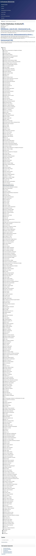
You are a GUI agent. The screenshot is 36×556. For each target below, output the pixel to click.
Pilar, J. (5, 396)
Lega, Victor (6, 305)
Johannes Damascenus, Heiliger (9, 257)
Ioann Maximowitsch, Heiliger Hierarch (10, 239)
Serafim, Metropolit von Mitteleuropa (10, 433)
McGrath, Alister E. (7, 332)
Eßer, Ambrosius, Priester (8, 178)
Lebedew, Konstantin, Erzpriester (9, 303)
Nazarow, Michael (7, 350)
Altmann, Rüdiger (6, 67)
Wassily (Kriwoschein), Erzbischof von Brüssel (11, 515)
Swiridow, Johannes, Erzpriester (9, 472)
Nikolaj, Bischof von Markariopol (9, 358)
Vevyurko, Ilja (6, 505)
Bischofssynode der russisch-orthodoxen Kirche (12, 122)
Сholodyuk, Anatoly (7, 529)
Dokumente (5, 530)
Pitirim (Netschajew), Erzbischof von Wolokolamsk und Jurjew (14, 398)
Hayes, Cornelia (6, 220)
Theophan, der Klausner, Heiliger (9, 481)
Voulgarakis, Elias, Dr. (7, 509)
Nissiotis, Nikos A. (7, 365)
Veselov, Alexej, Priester (8, 503)
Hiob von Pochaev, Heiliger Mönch (9, 229)
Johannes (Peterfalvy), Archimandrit (10, 254)
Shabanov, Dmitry (7, 441)
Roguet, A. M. (6, 419)
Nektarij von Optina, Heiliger (8, 351)
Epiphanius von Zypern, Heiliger (9, 177)
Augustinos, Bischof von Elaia (9, 95)
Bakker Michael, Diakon (8, 102)
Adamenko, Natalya (7, 53)
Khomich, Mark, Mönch (7, 275)
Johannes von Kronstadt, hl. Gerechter (10, 261)
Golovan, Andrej (6, 202)
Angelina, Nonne (6, 74)
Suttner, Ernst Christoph (8, 470)
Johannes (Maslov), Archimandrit (9, 253)
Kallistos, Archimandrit (7, 267)
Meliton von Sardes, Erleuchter (9, 334)
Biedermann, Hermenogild (8, 120)
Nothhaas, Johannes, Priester (8, 367)
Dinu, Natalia (6, 165)
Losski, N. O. (6, 316)
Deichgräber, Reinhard (7, 154)
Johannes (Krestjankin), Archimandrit (10, 251)
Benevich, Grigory (7, 116)
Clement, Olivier (6, 150)
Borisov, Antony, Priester (8, 132)
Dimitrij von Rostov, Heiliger (8, 163)
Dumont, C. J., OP (7, 170)
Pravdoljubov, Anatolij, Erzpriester (9, 409)
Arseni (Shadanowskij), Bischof (9, 88)
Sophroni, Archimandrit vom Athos (9, 457)
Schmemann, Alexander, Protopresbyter (10, 426)
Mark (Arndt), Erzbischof (8, 326)
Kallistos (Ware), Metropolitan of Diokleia (10, 265)
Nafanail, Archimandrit (7, 347)
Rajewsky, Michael (7, 416)
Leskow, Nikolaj (6, 308)
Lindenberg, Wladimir (7, 312)
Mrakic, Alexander (7, 343)
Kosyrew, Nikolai (6, 291)
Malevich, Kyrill (6, 322)
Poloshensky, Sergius (7, 405)
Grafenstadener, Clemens (8, 208)
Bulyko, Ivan (6, 137)
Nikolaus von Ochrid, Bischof (8, 361)
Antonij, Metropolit (7, 82)
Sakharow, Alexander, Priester (9, 420)
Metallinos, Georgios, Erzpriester (9, 336)
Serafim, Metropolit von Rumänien (9, 434)
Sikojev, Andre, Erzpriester (8, 447)
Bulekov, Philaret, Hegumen (8, 134)
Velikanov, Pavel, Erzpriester (8, 501)
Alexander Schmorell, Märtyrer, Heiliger (10, 60)
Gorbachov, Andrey (7, 205)
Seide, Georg (6, 430)
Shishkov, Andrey (6, 443)
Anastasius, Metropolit (7, 71)
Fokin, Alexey (6, 189)
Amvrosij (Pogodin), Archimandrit (9, 70)
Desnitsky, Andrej (7, 158)
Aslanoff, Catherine (7, 92)
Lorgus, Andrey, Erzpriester (8, 315)
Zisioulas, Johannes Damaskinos (9, 527)
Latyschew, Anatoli (7, 302)
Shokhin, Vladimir (7, 446)
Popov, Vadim (6, 406)
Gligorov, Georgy (6, 201)
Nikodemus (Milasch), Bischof (9, 357)
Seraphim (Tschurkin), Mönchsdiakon (10, 437)
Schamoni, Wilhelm (7, 423)
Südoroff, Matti (6, 468)
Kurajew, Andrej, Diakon (8, 298)
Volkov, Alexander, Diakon (8, 506)
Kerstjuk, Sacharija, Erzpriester (9, 272)
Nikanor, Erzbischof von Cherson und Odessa (11, 353)
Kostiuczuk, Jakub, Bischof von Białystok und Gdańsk (13, 50)
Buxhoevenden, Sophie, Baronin (9, 140)
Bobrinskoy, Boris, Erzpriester (9, 123)
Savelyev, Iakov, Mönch (8, 422)
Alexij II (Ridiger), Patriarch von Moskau (10, 63)
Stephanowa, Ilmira (7, 464)
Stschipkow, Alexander (7, 467)
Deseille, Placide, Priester (8, 157)
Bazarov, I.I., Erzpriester (8, 109)
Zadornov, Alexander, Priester (9, 522)
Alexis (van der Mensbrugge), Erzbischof (10, 64)
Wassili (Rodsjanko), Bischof (8, 513)
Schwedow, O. (6, 429)
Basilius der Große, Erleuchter (9, 108)
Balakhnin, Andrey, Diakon (8, 103)
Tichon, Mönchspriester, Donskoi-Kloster (10, 484)
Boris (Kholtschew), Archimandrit (9, 130)
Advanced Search (4, 542)
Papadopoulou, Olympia (8, 384)
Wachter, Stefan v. (7, 510)
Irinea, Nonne (6, 244)
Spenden (2, 18)
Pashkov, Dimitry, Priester (8, 385)
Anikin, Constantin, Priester (8, 77)
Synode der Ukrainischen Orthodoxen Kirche (11, 478)
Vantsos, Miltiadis (7, 495)
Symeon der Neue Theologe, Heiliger (10, 475)
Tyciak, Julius (6, 491)
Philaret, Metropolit (7, 392)
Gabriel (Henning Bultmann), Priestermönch (11, 192)
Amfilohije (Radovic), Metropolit (9, 68)
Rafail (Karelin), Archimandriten (9, 412)
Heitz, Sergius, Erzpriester (8, 223)
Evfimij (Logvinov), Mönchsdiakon (9, 181)
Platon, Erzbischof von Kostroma (9, 399)
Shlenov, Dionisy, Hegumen (8, 444)
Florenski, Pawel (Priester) (8, 188)
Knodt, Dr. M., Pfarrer (7, 284)
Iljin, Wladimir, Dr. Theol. (8, 236)
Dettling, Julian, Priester (8, 160)
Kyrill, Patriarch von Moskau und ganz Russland (11, 299)
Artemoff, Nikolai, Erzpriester (8, 91)
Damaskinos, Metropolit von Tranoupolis (10, 151)
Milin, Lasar (6, 339)
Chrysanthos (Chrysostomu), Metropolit (10, 143)
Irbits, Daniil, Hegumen (7, 243)
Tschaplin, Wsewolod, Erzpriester (9, 488)
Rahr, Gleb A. (6, 413)
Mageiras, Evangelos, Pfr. (8, 320)
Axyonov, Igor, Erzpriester (8, 99)
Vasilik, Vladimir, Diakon (8, 498)
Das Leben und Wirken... (7, 549)
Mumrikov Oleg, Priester (8, 346)
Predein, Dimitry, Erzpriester (8, 410)
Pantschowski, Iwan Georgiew (9, 382)
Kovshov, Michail (6, 292)
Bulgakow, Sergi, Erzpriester (8, 136)
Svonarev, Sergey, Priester (8, 471)
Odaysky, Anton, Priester (8, 371)
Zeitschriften (3, 12)
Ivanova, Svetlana (7, 246)
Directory (4, 47)
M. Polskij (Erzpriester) (7, 319)
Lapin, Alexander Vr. (7, 301)
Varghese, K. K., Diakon (7, 496)
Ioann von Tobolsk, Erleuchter (9, 241)
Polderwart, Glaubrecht (8, 402)
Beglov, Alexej (6, 112)
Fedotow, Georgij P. (7, 182)
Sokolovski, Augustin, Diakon (8, 454)
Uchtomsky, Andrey (7, 492)
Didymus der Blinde (7, 161)
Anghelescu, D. (6, 75)
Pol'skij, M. (5, 401)
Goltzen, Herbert (6, 203)
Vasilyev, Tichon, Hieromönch (9, 499)
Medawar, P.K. (6, 333)
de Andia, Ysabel (6, 153)
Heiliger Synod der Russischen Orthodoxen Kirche (12, 222)
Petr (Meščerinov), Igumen (8, 388)
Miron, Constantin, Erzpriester (9, 340)
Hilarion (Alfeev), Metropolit (8, 227)
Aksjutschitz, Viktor (7, 58)
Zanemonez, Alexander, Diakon (9, 523)
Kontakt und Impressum (5, 16)
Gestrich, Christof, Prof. (8, 198)
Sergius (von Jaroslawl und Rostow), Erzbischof (12, 440)
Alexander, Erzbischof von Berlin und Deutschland (12, 61)
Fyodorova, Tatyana (7, 191)
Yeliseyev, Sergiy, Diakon (8, 520)
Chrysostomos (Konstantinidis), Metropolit (11, 144)
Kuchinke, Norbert (7, 296)
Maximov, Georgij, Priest (8, 330)
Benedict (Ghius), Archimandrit (9, 115)
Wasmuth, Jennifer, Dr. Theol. (8, 512)
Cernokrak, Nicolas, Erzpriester (9, 141)
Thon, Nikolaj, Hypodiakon (8, 482)
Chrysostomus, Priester (8, 146)
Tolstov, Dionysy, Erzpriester (8, 485)
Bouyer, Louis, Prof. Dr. (7, 133)
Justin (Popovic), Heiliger (8, 264)
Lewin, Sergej (6, 309)
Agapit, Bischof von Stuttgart (9, 57)
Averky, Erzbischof (7, 98)
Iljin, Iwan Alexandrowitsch (8, 234)
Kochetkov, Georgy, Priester (8, 285)
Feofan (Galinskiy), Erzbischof (9, 185)
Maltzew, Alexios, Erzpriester (8, 323)
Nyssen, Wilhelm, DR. (7, 370)
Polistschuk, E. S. (6, 403)
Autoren (2, 6)
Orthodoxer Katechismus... (7, 552)
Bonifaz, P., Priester (7, 129)
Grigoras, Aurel (6, 213)
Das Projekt (3, 14)
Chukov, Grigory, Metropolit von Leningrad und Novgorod (13, 147)
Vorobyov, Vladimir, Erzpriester (9, 508)
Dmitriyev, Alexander (7, 167)
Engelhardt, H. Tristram (7, 175)
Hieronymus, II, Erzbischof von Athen (10, 226)
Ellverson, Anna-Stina (7, 172)
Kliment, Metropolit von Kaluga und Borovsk (11, 281)
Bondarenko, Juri (6, 127)
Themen (2, 8)
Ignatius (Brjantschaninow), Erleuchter (10, 233)
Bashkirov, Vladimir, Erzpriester (9, 105)
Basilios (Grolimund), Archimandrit (9, 106)
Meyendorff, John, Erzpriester (9, 337)
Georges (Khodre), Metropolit (9, 196)
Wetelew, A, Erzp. (7, 516)
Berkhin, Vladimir (6, 119)
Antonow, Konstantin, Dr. (8, 85)
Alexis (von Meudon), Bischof (8, 65)
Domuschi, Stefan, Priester (8, 168)
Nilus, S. (5, 364)
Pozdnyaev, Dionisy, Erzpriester (9, 408)
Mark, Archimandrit (7, 327)
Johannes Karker (6, 258)
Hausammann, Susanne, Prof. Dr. (9, 219)
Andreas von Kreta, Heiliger (8, 72)
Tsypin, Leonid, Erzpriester (8, 489)
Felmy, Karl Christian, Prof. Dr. (9, 184)
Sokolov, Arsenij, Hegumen (8, 453)
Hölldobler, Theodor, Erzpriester (9, 230)
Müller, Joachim (6, 344)
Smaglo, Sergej (6, 450)
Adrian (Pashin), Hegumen (8, 54)
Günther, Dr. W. (6, 216)
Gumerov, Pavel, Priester (8, 215)
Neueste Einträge (4, 4)
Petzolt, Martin (6, 391)
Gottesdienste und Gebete (6, 10)
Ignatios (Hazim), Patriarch (8, 232)
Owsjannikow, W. (6, 375)
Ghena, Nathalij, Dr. (7, 199)
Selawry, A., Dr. (6, 432)
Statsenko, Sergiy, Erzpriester (9, 461)
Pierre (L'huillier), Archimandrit (9, 395)
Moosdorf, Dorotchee (7, 341)
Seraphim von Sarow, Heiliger (9, 439)
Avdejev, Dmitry (6, 96)
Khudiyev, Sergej (6, 277)
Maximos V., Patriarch (7, 329)
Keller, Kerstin (6, 271)
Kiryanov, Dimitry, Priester (8, 278)
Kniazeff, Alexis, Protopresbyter (9, 282)
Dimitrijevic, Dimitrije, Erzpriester (9, 164)
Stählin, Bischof (6, 458)
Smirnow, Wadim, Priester (8, 451)
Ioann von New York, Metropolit (9, 240)
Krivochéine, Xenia (7, 295)
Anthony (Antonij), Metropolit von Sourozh (11, 78)
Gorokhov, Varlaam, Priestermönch (9, 206)
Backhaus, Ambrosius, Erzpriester (9, 101)
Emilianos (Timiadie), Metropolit (9, 174)
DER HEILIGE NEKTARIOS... (7, 551)
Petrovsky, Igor (6, 389)
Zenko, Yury (6, 526)
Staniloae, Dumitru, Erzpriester (9, 460)
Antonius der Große (7, 84)
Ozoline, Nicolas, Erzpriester (8, 377)
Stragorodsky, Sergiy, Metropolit (9, 465)
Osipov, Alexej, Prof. (7, 372)
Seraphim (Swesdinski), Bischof (9, 436)
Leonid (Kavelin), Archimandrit (9, 306)
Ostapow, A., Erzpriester (8, 374)
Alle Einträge (3, 27)
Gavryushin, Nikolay (7, 195)
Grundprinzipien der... (6, 548)
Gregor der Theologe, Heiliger (9, 209)
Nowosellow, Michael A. (8, 368)
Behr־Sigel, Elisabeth (7, 113)
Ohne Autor (6, 51)
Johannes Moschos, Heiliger (8, 260)
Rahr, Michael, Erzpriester (8, 415)
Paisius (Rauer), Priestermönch (9, 378)
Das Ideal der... (5, 550)
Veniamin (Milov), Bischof (8, 502)
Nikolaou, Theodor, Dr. (7, 360)
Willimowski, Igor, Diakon (8, 519)
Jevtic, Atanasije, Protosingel (8, 250)
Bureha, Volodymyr (7, 139)
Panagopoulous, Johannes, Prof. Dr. (10, 381)
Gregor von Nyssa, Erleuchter (9, 212)
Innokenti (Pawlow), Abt (8, 237)
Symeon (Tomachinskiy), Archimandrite (10, 474)
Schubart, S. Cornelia (7, 427)
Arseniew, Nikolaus (7, 89)
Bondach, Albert (6, 126)
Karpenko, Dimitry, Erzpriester (9, 268)
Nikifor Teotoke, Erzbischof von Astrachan (11, 354)
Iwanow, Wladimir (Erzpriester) (9, 247)
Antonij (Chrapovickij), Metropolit (9, 81)
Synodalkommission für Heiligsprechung (10, 477)
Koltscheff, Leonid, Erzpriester (9, 288)
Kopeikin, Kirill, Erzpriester (8, 289)
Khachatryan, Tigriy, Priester (8, 274)
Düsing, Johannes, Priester (8, 171)
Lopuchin (5, 313)
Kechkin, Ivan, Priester (7, 270)
